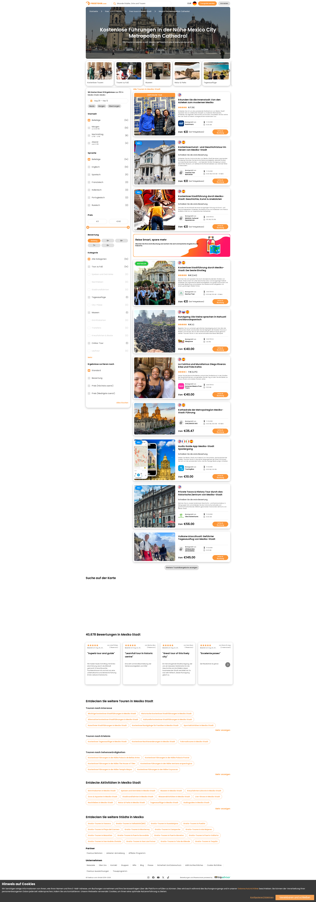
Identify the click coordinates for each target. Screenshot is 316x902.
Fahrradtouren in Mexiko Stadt (194, 741)
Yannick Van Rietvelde (190, 173)
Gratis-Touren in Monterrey (137, 829)
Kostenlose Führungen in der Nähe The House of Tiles (111, 763)
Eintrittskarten (110, 320)
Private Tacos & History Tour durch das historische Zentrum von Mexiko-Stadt (200, 493)
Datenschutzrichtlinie (248, 888)
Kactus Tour (190, 294)
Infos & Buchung (220, 132)
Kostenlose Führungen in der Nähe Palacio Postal (167, 757)
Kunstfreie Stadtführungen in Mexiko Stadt (107, 725)
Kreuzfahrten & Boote (110, 335)
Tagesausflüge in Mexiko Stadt (164, 802)
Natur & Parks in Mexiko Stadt (131, 802)
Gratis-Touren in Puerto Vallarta (203, 835)
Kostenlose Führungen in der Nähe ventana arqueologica (166, 763)
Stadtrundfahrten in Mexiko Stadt (137, 796)
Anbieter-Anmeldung (115, 853)
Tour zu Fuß (110, 266)
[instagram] (148, 877)
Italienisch (110, 190)
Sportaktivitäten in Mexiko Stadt (199, 725)
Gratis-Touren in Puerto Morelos (169, 835)
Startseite (93, 11)
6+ (108, 245)
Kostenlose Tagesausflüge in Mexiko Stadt (107, 741)
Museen (110, 312)
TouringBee (189, 469)
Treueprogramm (120, 871)
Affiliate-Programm (137, 853)
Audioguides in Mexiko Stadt (196, 802)
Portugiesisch (110, 197)
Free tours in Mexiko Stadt (140, 11)
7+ (94, 245)
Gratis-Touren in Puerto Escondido (133, 835)
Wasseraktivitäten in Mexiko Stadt (174, 796)
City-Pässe (110, 305)
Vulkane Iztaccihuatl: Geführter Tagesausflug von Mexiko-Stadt (196, 538)
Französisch (110, 182)
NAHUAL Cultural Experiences (191, 219)
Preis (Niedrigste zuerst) (103, 393)
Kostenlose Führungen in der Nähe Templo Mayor (110, 769)
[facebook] (153, 877)
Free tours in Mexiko (113, 11)
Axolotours (189, 124)
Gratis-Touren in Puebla (194, 823)
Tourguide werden (207, 3)
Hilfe (134, 865)
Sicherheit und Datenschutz (169, 865)
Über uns (103, 865)
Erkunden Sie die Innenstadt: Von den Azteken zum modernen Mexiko (199, 101)
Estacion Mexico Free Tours (193, 387)
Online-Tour (110, 343)
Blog (142, 865)
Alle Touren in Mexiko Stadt (146, 89)
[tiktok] (168, 877)
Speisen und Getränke (110, 274)
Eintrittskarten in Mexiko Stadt (102, 790)
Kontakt (113, 865)
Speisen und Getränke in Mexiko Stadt (138, 790)
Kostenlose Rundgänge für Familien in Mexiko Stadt (155, 725)
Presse (150, 865)
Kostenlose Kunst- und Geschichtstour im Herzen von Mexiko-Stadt (202, 148)
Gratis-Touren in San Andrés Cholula (104, 841)
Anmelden (224, 3)
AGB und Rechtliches (194, 865)
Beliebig (94, 240)
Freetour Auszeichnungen (98, 871)
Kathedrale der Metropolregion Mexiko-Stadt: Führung (200, 411)
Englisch (110, 167)
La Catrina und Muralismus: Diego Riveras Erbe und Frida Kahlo (202, 365)
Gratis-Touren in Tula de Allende (175, 841)
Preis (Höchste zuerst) (102, 386)
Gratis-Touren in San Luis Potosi (140, 841)
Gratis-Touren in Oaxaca (99, 823)
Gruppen (125, 865)
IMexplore (189, 341)
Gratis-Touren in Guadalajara (164, 823)
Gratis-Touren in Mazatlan (100, 835)
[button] (100, 73)
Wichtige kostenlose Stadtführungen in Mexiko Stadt (112, 713)
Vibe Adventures (191, 516)
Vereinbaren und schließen (294, 897)
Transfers (110, 328)
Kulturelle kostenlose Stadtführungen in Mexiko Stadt (167, 719)
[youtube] (158, 877)
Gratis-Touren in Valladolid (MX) (131, 823)
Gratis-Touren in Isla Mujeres (199, 829)
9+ (108, 240)
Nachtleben (110, 282)
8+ (121, 240)
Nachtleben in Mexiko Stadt (100, 802)
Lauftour (110, 351)
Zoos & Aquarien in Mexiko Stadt (102, 796)
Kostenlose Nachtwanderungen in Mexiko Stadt (153, 741)
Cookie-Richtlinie (214, 865)
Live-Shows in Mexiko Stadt (207, 796)
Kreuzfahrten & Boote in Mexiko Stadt (204, 790)
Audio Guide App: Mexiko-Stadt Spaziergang (196, 447)
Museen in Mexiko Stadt (171, 790)
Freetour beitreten (94, 853)
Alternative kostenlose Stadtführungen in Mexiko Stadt (113, 719)
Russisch (110, 205)
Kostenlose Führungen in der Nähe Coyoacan (157, 769)
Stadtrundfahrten (110, 289)
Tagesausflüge (110, 297)
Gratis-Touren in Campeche (167, 829)
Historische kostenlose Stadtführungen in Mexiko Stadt (166, 713)
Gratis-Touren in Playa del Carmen (103, 829)
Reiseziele (91, 865)
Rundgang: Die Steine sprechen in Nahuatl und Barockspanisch (202, 318)
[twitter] (163, 877)
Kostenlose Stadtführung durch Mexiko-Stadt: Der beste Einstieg (201, 269)
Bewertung (97, 378)
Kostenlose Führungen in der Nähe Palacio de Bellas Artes (114, 757)
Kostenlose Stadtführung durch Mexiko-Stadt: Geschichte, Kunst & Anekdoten (201, 197)
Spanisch (110, 174)
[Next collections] (228, 71)
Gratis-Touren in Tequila (206, 841)
